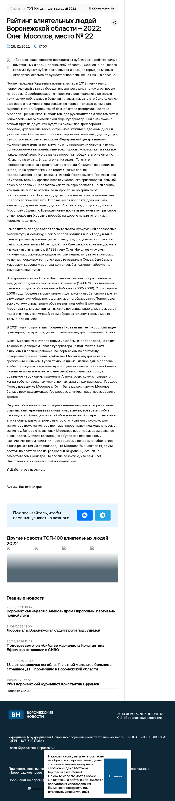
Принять (115, 776)
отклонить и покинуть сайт (68, 791)
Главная (16, 8)
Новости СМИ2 (19, 691)
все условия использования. (70, 784)
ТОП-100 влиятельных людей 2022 (51, 8)
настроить (74, 787)
